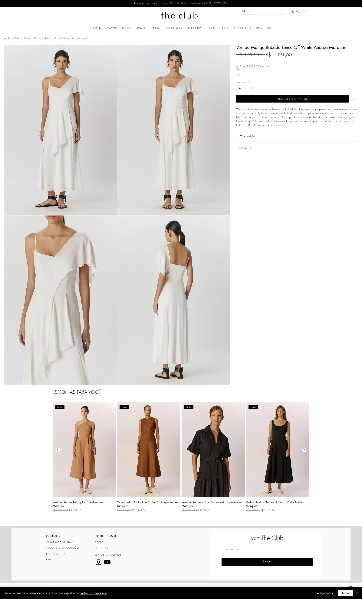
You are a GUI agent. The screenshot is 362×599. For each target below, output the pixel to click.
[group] (180, 462)
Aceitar (345, 593)
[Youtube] (107, 562)
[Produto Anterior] (57, 450)
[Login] (292, 12)
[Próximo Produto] (304, 450)
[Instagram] (98, 562)
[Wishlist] (298, 12)
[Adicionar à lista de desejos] (354, 99)
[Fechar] (357, 593)
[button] (304, 12)
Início (7, 38)
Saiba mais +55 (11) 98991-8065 (209, 3)
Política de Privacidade (93, 593)
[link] (248, 136)
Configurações (324, 593)
